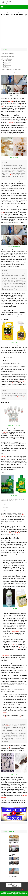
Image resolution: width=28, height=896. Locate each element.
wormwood (12, 717)
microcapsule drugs (11, 643)
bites (15, 100)
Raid (10, 533)
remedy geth (15, 644)
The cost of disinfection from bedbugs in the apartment (13, 854)
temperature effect (12, 747)
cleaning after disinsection (14, 647)
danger (2, 212)
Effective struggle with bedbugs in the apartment (14, 843)
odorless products (5, 655)
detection (7, 725)
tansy (7, 717)
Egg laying (11, 122)
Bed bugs (10, 101)
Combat (17, 533)
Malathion (5, 575)
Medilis (6, 67)
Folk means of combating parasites (10, 72)
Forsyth (22, 396)
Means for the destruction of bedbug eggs (11, 69)
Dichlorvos (21, 533)
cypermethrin (4, 432)
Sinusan (18, 396)
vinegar (4, 712)
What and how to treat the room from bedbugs (14, 876)
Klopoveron (7, 60)
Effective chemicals (6, 58)
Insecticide (7, 64)
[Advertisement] (14, 30)
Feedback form (23, 889)
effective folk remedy (17, 679)
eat (6, 167)
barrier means (15, 631)
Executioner (7, 62)
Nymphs (12, 174)
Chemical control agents (7, 56)
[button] (2, 84)
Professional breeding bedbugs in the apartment (14, 865)
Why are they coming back (8, 53)
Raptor (13, 533)
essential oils (19, 717)
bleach (4, 717)
